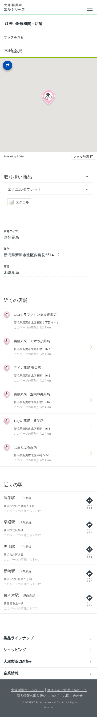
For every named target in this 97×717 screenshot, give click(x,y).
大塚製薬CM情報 (18, 661)
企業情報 (11, 673)
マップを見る (14, 37)
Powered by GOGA (14, 156)
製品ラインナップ (19, 638)
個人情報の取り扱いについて (38, 696)
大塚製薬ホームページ (27, 690)
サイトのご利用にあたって (67, 690)
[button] (48, 177)
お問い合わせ (73, 696)
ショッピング (15, 649)
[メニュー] (89, 8)
